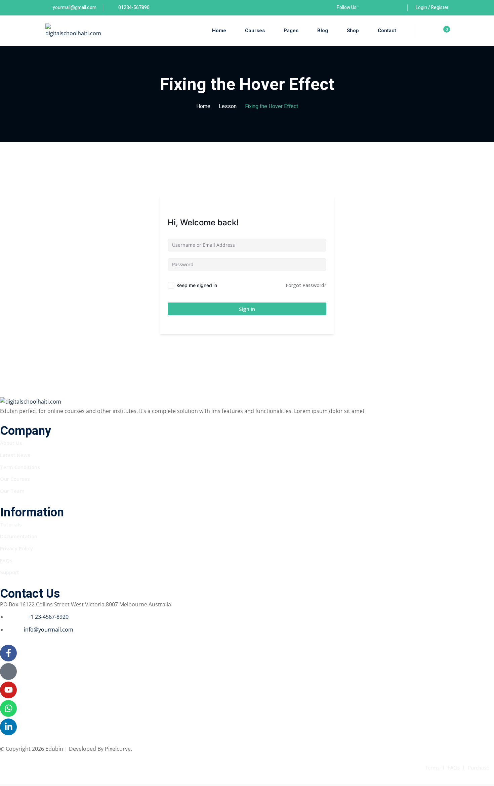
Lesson (228, 106)
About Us (11, 443)
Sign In (247, 309)
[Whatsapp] (8, 708)
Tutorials (11, 524)
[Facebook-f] (8, 653)
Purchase (478, 767)
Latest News (15, 455)
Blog (322, 30)
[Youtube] (8, 690)
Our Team (12, 491)
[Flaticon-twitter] (8, 671)
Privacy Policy (16, 548)
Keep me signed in (196, 285)
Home (219, 30)
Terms (432, 767)
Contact (387, 30)
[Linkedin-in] (8, 727)
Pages (291, 30)
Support (9, 572)
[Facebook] (367, 7)
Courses (255, 30)
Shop (353, 30)
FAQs (6, 560)
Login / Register (432, 7)
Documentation (18, 536)
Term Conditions (20, 467)
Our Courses (15, 478)
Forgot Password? (306, 285)
